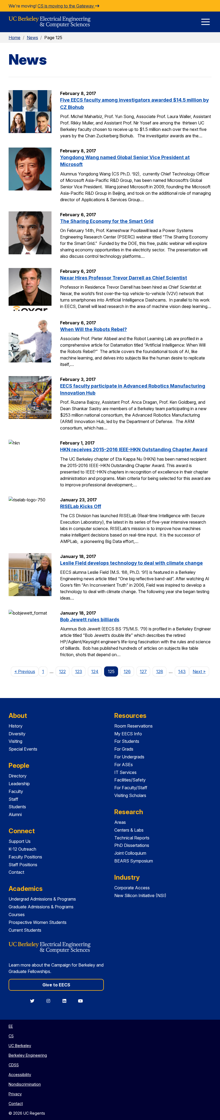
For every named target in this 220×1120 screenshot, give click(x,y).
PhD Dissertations (131, 845)
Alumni (15, 814)
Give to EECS (56, 984)
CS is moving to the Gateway (66, 6)
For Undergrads (129, 756)
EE (11, 1026)
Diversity (17, 733)
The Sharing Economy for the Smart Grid (106, 221)
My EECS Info (128, 733)
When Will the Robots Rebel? (93, 329)
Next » (201, 671)
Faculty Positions (25, 857)
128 (159, 671)
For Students (126, 741)
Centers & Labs (129, 830)
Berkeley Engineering (28, 1055)
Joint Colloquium (130, 853)
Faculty (16, 791)
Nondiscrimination (25, 1084)
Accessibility (20, 1074)
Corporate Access (132, 887)
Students (17, 806)
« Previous (26, 671)
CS (11, 1036)
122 (62, 671)
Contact (16, 872)
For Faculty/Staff (130, 787)
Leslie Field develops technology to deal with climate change (131, 563)
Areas (120, 822)
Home (14, 37)
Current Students (25, 930)
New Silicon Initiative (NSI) (140, 895)
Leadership (19, 783)
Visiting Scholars (130, 795)
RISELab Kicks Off (80, 506)
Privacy (15, 1094)
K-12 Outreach (22, 849)
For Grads (123, 749)
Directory (18, 776)
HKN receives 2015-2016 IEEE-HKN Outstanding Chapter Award (133, 449)
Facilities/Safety (130, 780)
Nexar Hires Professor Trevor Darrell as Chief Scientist (123, 278)
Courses (17, 914)
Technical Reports (131, 837)
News (32, 37)
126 (127, 671)
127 (143, 671)
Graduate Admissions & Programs (41, 906)
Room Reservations (133, 726)
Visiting (15, 741)
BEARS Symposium (133, 861)
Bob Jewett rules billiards (89, 619)
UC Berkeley (20, 1045)
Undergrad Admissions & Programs (42, 899)
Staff (13, 799)
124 (94, 671)
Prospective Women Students (38, 922)
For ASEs (123, 764)
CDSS (14, 1065)
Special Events (23, 749)
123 (78, 671)
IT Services (125, 772)
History (16, 726)
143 (182, 671)
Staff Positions (23, 864)
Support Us (20, 841)
